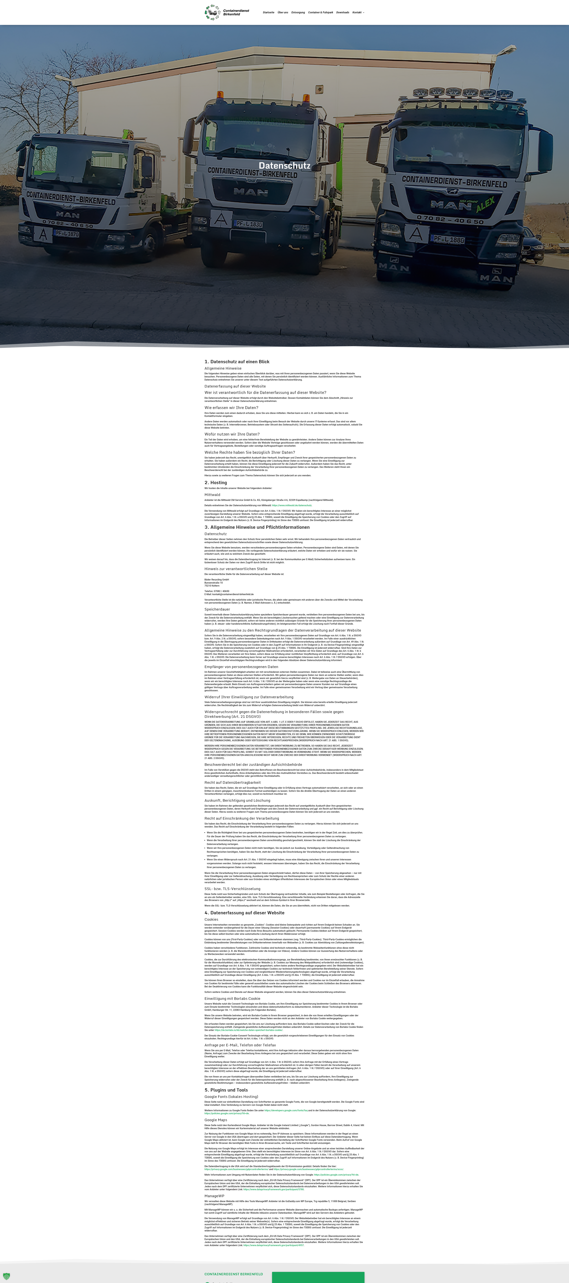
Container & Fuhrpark (320, 12)
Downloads (342, 12)
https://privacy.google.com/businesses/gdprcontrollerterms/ (236, 1169)
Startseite (268, 12)
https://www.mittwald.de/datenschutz (292, 505)
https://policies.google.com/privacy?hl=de (226, 1113)
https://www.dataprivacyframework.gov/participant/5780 (273, 1189)
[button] (6, 1276)
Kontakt (357, 12)
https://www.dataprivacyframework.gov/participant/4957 (273, 1245)
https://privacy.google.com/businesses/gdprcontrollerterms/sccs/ (308, 1169)
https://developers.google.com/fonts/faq (286, 1110)
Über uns (283, 12)
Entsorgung (298, 12)
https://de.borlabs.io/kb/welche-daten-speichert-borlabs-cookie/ (249, 1030)
